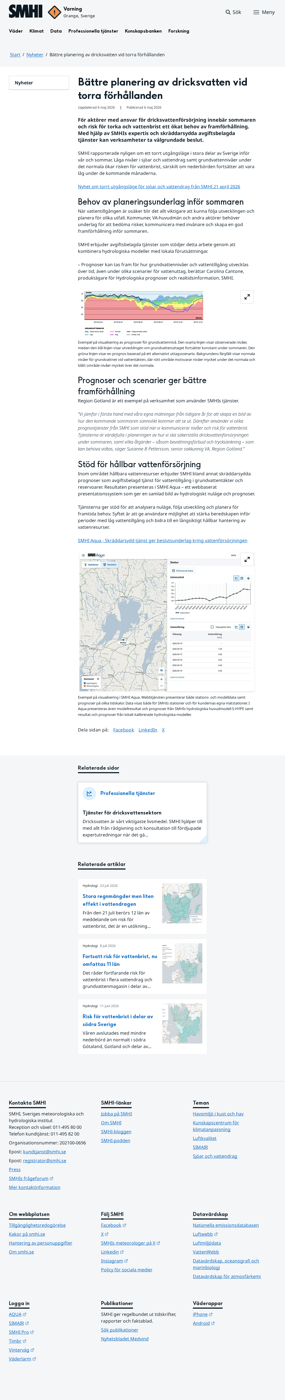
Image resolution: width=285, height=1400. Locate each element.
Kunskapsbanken (143, 31)
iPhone (230, 1314)
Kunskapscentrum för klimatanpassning (216, 1126)
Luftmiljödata (207, 1243)
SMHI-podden (115, 1140)
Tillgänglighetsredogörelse (37, 1225)
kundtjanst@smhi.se (44, 1152)
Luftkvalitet (205, 1138)
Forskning (178, 31)
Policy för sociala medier (127, 1270)
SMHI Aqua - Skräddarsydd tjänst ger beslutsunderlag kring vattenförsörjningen (162, 540)
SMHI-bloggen (116, 1132)
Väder (16, 31)
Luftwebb (232, 1234)
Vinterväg (49, 1350)
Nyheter (34, 55)
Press (15, 1169)
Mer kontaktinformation (34, 1187)
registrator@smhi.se (44, 1160)
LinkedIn (148, 729)
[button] (233, 12)
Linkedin (139, 1252)
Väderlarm (50, 1358)
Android (231, 1323)
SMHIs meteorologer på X (142, 1243)
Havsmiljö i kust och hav (218, 1114)
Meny (268, 12)
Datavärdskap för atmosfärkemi (227, 1276)
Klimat (37, 31)
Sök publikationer (119, 1330)
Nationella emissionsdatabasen (226, 1225)
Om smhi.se (21, 1252)
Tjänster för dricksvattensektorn (122, 812)
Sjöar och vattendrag (215, 1156)
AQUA (45, 1314)
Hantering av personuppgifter (40, 1243)
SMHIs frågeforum (50, 1178)
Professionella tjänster (93, 31)
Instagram (142, 1260)
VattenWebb (206, 1252)
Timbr (45, 1341)
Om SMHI (111, 1123)
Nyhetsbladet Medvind (125, 1339)
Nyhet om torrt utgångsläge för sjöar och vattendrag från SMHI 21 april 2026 (159, 186)
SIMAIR (200, 1147)
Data (56, 31)
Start (15, 55)
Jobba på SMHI (116, 1114)
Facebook (123, 729)
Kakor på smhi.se (27, 1234)
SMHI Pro (49, 1332)
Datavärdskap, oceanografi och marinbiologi (226, 1264)
